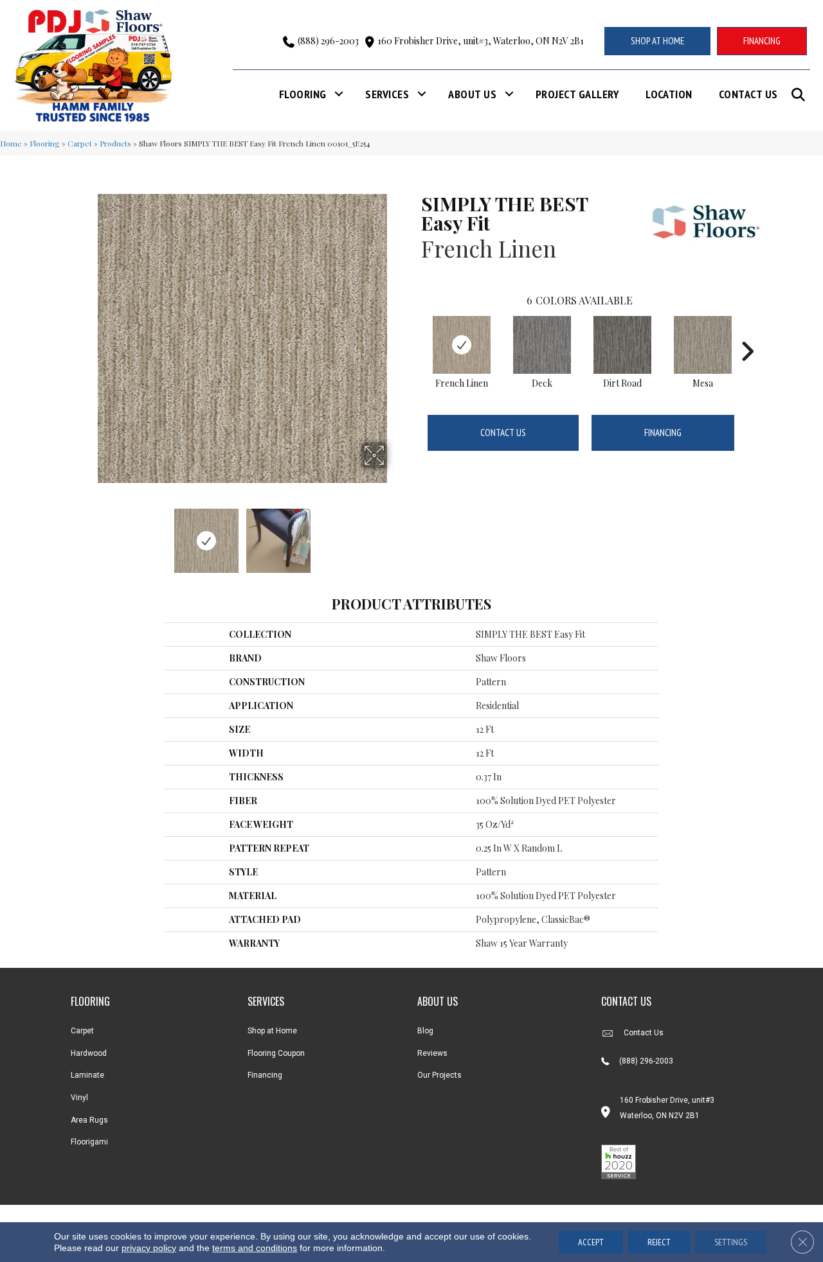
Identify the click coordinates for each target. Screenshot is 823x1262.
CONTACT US (626, 1001)
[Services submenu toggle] (422, 94)
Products (115, 143)
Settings (730, 1242)
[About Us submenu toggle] (509, 94)
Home (11, 143)
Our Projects (439, 1075)
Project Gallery (577, 94)
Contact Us (748, 94)
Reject (659, 1242)
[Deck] (542, 345)
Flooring (303, 94)
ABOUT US (437, 1001)
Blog (425, 1030)
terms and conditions (254, 1248)
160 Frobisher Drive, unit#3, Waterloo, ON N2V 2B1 (480, 41)
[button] (800, 94)
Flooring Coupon (276, 1053)
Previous (88, 534)
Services (387, 94)
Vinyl (79, 1097)
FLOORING (90, 1001)
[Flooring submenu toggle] (339, 94)
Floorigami (89, 1141)
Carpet (80, 143)
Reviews (432, 1053)
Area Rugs (89, 1120)
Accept (591, 1242)
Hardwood (89, 1053)
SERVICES (266, 1001)
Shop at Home (272, 1030)
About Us (472, 94)
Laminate (87, 1075)
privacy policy (149, 1248)
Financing (663, 432)
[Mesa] (703, 345)
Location (669, 94)
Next (395, 534)
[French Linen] (462, 345)
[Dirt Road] (622, 345)
